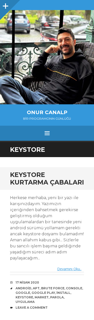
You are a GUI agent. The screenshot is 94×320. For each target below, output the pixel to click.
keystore (24, 297)
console (74, 288)
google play (43, 293)
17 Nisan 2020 (27, 282)
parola (57, 297)
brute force (52, 288)
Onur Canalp (47, 112)
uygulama (25, 302)
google (23, 293)
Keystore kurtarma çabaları (47, 178)
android (23, 288)
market (42, 297)
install (63, 293)
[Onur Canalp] (47, 57)
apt (36, 288)
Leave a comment (32, 307)
